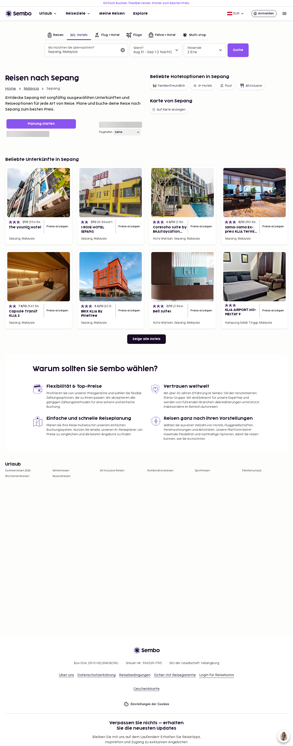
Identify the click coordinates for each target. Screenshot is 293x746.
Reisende (194, 48)
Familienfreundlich (171, 86)
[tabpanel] (146, 50)
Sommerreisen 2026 (18, 470)
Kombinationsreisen (160, 470)
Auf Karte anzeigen (171, 109)
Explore (140, 13)
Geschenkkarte (146, 689)
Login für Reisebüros (216, 675)
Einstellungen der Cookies (150, 704)
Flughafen (105, 132)
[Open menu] (284, 13)
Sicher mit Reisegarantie (175, 675)
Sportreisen (202, 470)
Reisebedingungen (135, 675)
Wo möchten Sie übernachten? (71, 47)
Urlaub (45, 13)
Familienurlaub (251, 470)
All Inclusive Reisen (112, 470)
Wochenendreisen (17, 476)
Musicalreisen (62, 476)
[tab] (55, 35)
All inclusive (254, 86)
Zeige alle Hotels (146, 339)
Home (10, 89)
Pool (228, 86)
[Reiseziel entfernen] (122, 50)
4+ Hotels (205, 86)
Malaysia (31, 89)
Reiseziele (76, 13)
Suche (238, 50)
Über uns (66, 675)
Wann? (138, 48)
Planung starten (41, 123)
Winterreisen (61, 470)
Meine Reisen (112, 13)
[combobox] (83, 52)
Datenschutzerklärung (96, 675)
